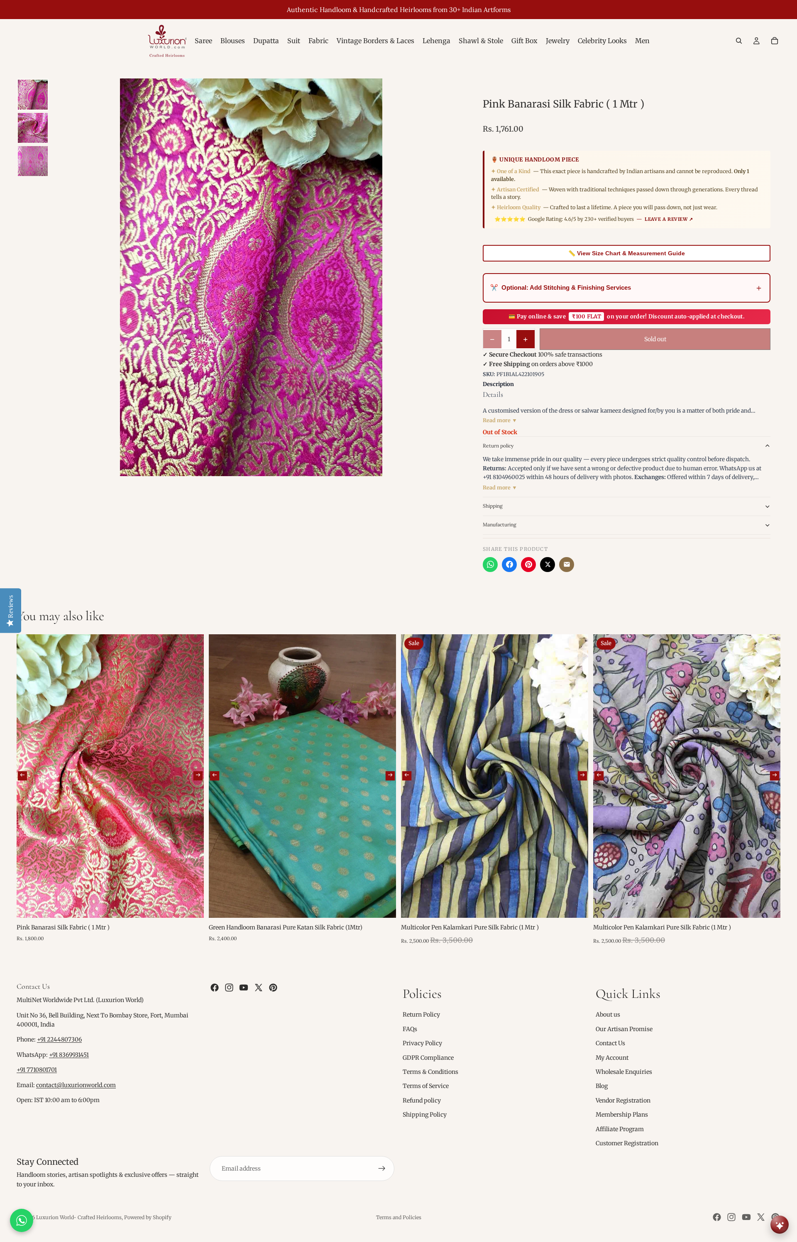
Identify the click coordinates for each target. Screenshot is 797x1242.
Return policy (498, 446)
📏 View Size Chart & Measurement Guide (626, 253)
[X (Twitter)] (547, 564)
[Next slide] (198, 775)
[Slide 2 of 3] (33, 128)
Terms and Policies (398, 1217)
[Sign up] (382, 1168)
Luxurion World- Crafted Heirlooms (79, 1217)
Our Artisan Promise (624, 1029)
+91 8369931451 (69, 1055)
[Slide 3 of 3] (33, 161)
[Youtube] (244, 988)
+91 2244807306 (59, 1040)
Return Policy (421, 1014)
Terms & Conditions (430, 1072)
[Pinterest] (528, 564)
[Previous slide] (22, 775)
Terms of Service (426, 1086)
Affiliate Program (620, 1129)
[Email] (566, 564)
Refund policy (422, 1100)
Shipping (493, 506)
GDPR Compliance (428, 1057)
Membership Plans (622, 1114)
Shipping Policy (425, 1114)
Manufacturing (499, 524)
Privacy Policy (422, 1043)
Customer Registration (627, 1143)
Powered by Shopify (147, 1217)
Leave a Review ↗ (669, 219)
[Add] (190, 904)
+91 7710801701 (37, 1069)
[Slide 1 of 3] (33, 95)
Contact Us (610, 1043)
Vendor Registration (623, 1100)
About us (608, 1014)
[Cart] (774, 41)
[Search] (739, 41)
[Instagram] (229, 988)
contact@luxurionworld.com (76, 1085)
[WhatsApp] (490, 564)
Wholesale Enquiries (624, 1072)
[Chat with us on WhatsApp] (21, 1220)
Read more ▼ (500, 420)
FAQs (410, 1029)
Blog (602, 1086)
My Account (612, 1057)
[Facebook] (509, 564)
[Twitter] (259, 988)
